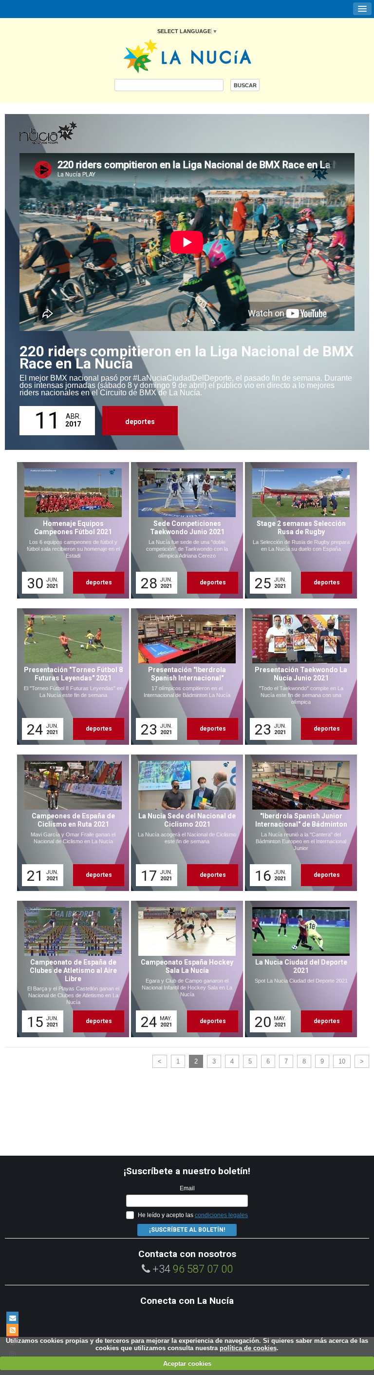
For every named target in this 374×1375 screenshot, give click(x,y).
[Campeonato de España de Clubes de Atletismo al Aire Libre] (69, 969)
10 (341, 1061)
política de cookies (248, 1348)
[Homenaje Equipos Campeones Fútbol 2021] (69, 530)
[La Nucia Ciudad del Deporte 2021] (297, 969)
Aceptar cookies (187, 1363)
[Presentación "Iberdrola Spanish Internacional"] (183, 676)
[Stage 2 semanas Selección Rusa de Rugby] (297, 530)
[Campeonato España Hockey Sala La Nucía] (183, 969)
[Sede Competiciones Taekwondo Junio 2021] (183, 530)
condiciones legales (221, 1215)
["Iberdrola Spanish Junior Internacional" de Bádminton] (297, 822)
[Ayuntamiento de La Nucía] (187, 55)
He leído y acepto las (193, 1215)
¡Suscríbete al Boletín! (187, 1229)
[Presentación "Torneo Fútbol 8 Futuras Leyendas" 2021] (69, 676)
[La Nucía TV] (68, 133)
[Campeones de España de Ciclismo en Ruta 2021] (69, 822)
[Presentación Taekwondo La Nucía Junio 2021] (297, 676)
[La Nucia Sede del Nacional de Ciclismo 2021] (183, 822)
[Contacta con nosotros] (12, 1318)
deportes (140, 422)
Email (187, 1188)
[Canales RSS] (12, 1330)
